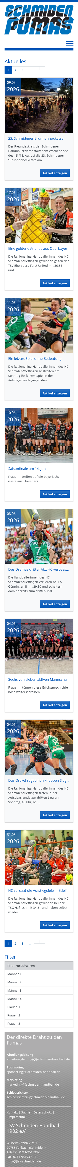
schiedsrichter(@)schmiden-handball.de (36, 1097)
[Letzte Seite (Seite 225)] (42, 68)
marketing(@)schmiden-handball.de (33, 1084)
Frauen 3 (13, 1023)
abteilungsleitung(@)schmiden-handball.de (38, 1059)
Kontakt (12, 1112)
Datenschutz (43, 1112)
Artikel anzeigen (55, 173)
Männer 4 (14, 999)
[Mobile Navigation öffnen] (69, 43)
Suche (26, 1112)
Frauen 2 (13, 1015)
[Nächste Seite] (36, 68)
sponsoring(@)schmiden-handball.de (33, 1072)
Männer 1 (14, 974)
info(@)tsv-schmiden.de (24, 1161)
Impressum (16, 1117)
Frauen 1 (13, 1007)
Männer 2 (14, 982)
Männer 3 (14, 990)
